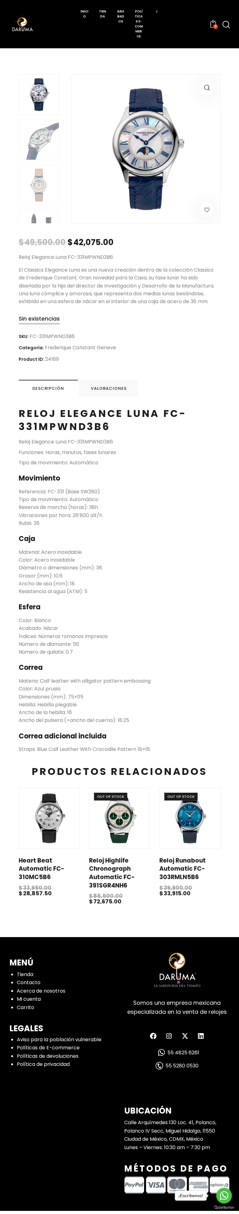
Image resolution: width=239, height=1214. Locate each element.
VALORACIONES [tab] (109, 388)
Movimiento (39, 478)
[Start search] (226, 24)
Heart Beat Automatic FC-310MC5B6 (41, 869)
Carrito (25, 1007)
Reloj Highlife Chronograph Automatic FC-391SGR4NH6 (112, 873)
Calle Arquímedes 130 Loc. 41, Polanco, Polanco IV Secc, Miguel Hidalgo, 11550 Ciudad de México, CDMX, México (170, 1131)
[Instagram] (169, 1036)
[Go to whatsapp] (224, 1195)
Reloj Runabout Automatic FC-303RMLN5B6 (182, 869)
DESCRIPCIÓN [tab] (48, 388)
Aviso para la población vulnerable (59, 1039)
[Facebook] (153, 1036)
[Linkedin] (201, 1036)
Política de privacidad (43, 1064)
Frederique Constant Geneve (80, 347)
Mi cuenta (29, 999)
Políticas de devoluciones (47, 1056)
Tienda (25, 974)
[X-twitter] (185, 1036)
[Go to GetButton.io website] (224, 1208)
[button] (206, 87)
